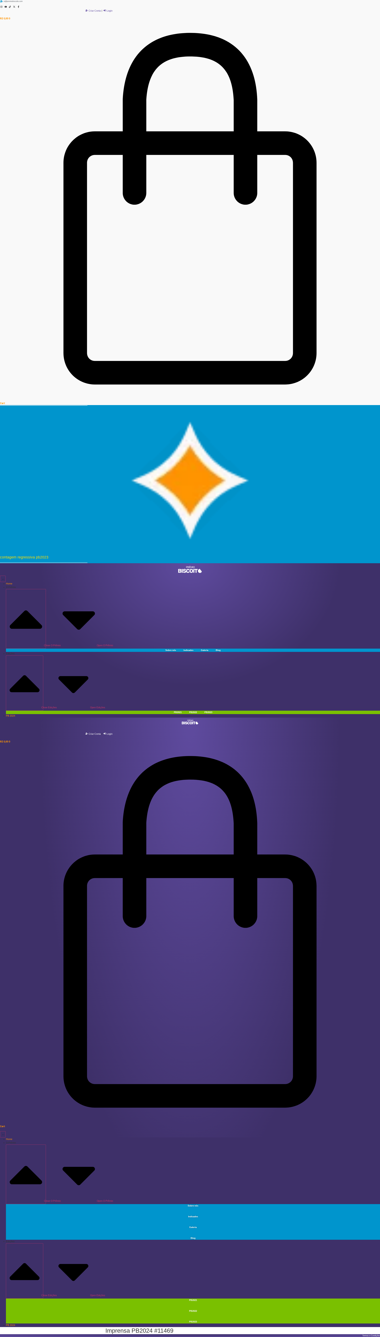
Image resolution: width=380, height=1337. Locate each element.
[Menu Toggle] (3, 579)
